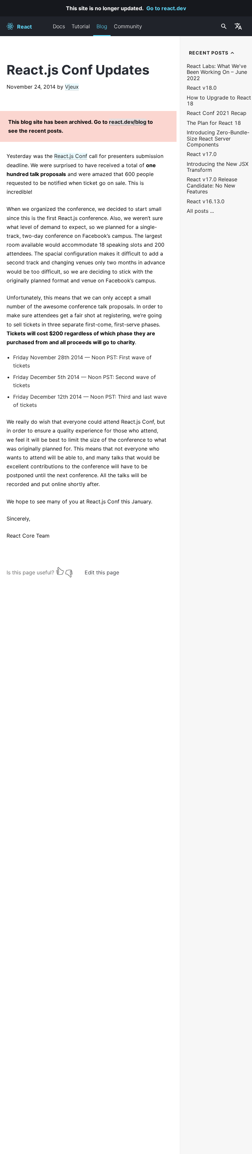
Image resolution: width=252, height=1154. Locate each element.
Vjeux (72, 86)
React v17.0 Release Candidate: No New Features (212, 185)
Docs (59, 26)
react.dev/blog (127, 122)
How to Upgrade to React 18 (219, 101)
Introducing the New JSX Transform (217, 167)
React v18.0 (202, 88)
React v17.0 (202, 154)
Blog (101, 26)
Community (128, 26)
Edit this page (102, 572)
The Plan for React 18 (214, 123)
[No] (69, 570)
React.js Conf (70, 156)
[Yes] (60, 570)
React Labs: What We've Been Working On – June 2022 (217, 72)
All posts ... (200, 211)
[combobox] (223, 26)
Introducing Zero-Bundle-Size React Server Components (218, 138)
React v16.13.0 (205, 201)
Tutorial (81, 26)
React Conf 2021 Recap (216, 113)
